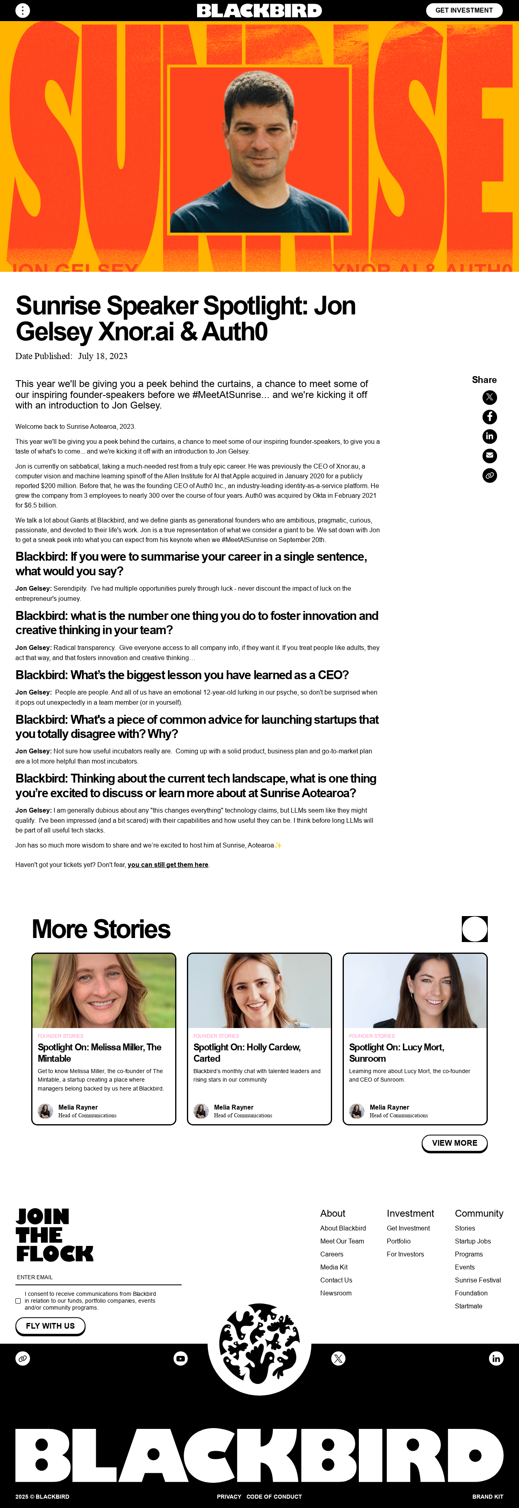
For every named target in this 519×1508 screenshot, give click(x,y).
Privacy (229, 1496)
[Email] (490, 456)
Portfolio (399, 1241)
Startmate (469, 1306)
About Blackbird (343, 1228)
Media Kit (333, 1267)
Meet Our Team (342, 1241)
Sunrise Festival (478, 1280)
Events (465, 1267)
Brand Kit (488, 1496)
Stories (465, 1228)
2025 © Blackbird (42, 1496)
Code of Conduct (274, 1496)
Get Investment (464, 10)
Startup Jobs (473, 1241)
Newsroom (336, 1293)
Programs (469, 1254)
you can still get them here (168, 865)
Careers (331, 1254)
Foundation (471, 1293)
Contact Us (336, 1280)
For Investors (405, 1254)
